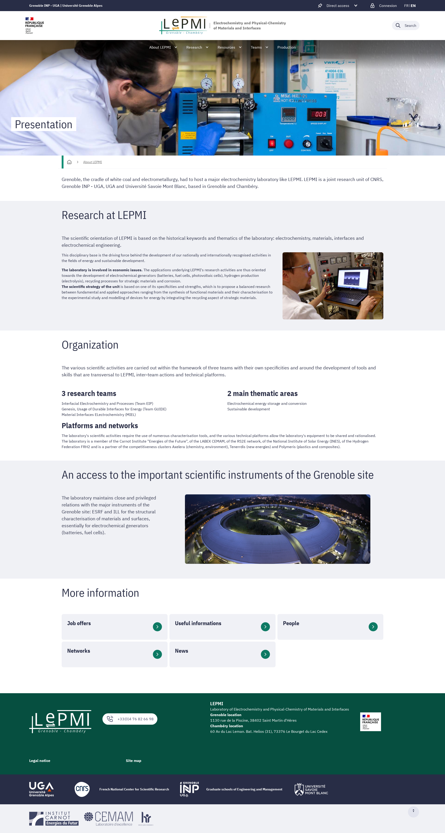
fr (406, 5)
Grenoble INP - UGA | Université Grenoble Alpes (65, 5)
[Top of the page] (415, 811)
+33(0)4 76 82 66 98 (136, 719)
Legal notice (39, 760)
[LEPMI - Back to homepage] (183, 25)
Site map (133, 760)
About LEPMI (92, 162)
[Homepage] (69, 162)
